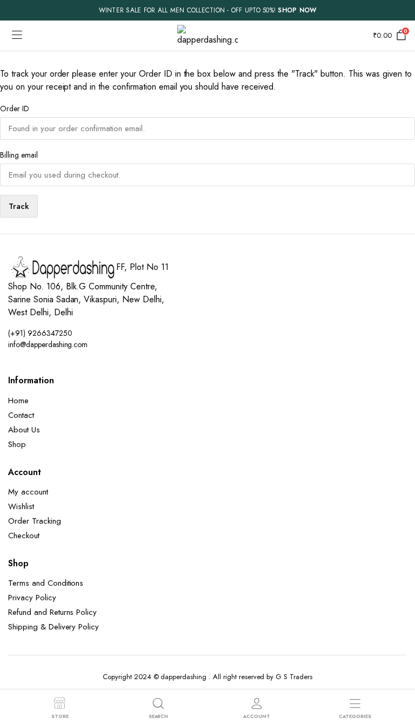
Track (19, 206)
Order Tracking (34, 521)
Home (18, 400)
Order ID (14, 108)
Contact (21, 415)
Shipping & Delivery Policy (53, 627)
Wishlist (21, 506)
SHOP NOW (297, 10)
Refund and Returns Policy (52, 612)
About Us (24, 430)
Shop (17, 444)
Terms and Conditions (45, 583)
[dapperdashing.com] (207, 35)
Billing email (19, 155)
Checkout (23, 535)
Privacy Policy (32, 598)
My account (28, 492)
